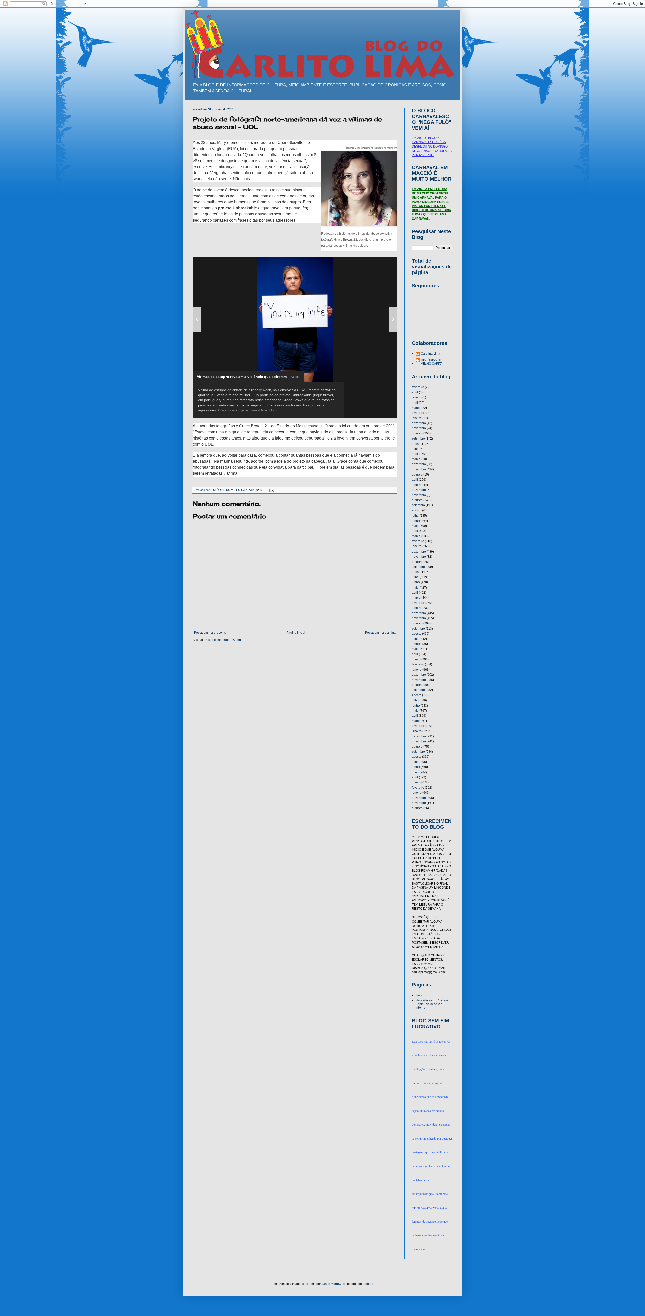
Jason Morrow (331, 1284)
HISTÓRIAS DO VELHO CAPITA (431, 361)
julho (415, 449)
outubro (417, 433)
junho (416, 521)
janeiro (417, 397)
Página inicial (295, 632)
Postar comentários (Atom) (223, 640)
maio (415, 526)
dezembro (419, 423)
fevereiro (418, 387)
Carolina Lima (430, 353)
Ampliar (380, 263)
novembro (419, 428)
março (416, 408)
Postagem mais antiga (380, 632)
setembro (418, 438)
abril (415, 392)
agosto (416, 444)
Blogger (368, 1284)
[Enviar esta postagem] (271, 489)
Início (419, 995)
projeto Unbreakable (237, 208)
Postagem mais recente (210, 632)
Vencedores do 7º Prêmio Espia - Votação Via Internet (433, 1004)
